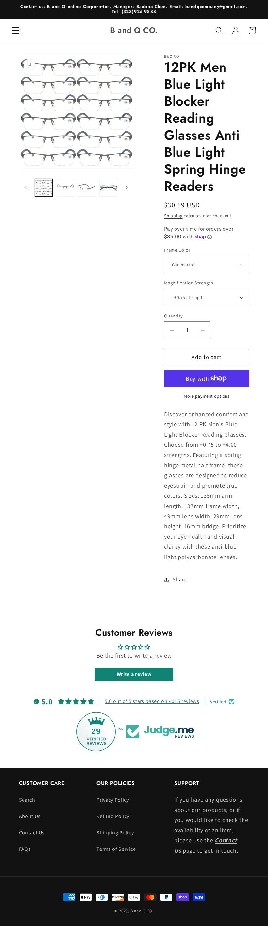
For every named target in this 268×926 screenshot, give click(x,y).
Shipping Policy (115, 832)
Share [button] (179, 579)
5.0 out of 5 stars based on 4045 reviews (152, 701)
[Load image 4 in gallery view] (108, 188)
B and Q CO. (142, 911)
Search (27, 800)
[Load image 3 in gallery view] (86, 188)
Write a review (134, 674)
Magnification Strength (188, 283)
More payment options (207, 396)
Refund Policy (112, 816)
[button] (16, 30)
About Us (30, 816)
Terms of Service (116, 849)
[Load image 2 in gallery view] (65, 188)
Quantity (173, 316)
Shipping (173, 216)
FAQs (25, 849)
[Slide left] (26, 187)
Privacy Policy (112, 800)
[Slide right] (127, 187)
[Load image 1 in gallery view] (44, 188)
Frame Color (177, 250)
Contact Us (32, 832)
